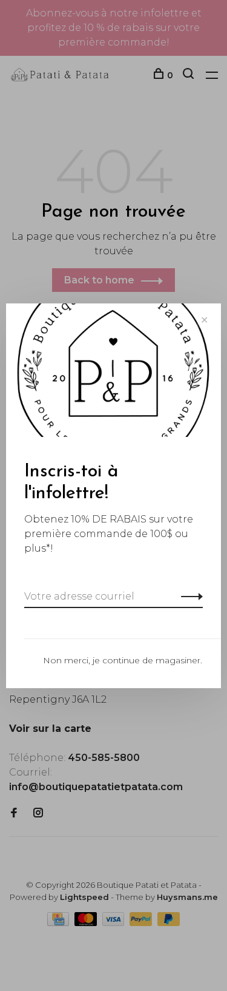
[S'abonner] (188, 596)
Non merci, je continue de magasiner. (122, 660)
